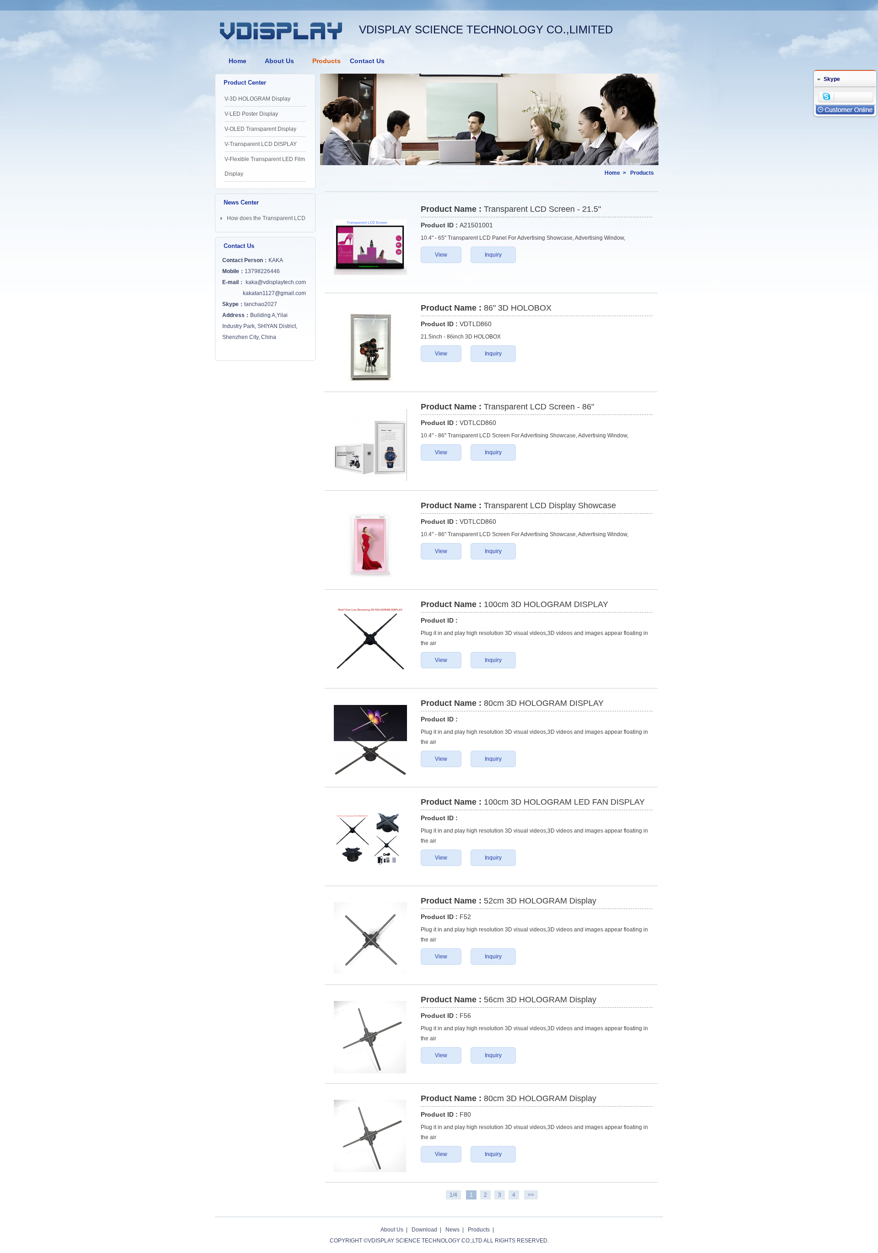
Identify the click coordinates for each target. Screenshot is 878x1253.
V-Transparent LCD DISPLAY (261, 144)
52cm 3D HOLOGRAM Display (540, 900)
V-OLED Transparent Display (260, 129)
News (452, 1229)
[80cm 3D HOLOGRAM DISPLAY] (370, 741)
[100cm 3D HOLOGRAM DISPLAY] (370, 642)
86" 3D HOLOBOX (517, 307)
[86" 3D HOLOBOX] (370, 345)
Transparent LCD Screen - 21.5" (542, 209)
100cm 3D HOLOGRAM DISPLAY (546, 604)
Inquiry (493, 255)
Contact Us (367, 61)
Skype (832, 79)
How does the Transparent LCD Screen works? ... (266, 220)
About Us (279, 61)
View (441, 255)
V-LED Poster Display (251, 114)
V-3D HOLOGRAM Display (257, 99)
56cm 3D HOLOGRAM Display (540, 999)
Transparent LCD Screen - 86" (539, 406)
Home (237, 61)
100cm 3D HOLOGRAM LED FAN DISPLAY (564, 802)
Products (326, 61)
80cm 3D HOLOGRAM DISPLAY (544, 703)
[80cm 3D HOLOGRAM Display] (370, 1136)
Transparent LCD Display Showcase (550, 505)
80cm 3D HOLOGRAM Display (540, 1098)
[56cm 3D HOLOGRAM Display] (370, 1037)
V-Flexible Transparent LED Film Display (265, 166)
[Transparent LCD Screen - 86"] (370, 444)
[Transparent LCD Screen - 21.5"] (370, 247)
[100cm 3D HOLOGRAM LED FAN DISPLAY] (370, 840)
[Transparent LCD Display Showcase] (370, 543)
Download (424, 1229)
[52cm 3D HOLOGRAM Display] (370, 938)
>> (531, 1195)
